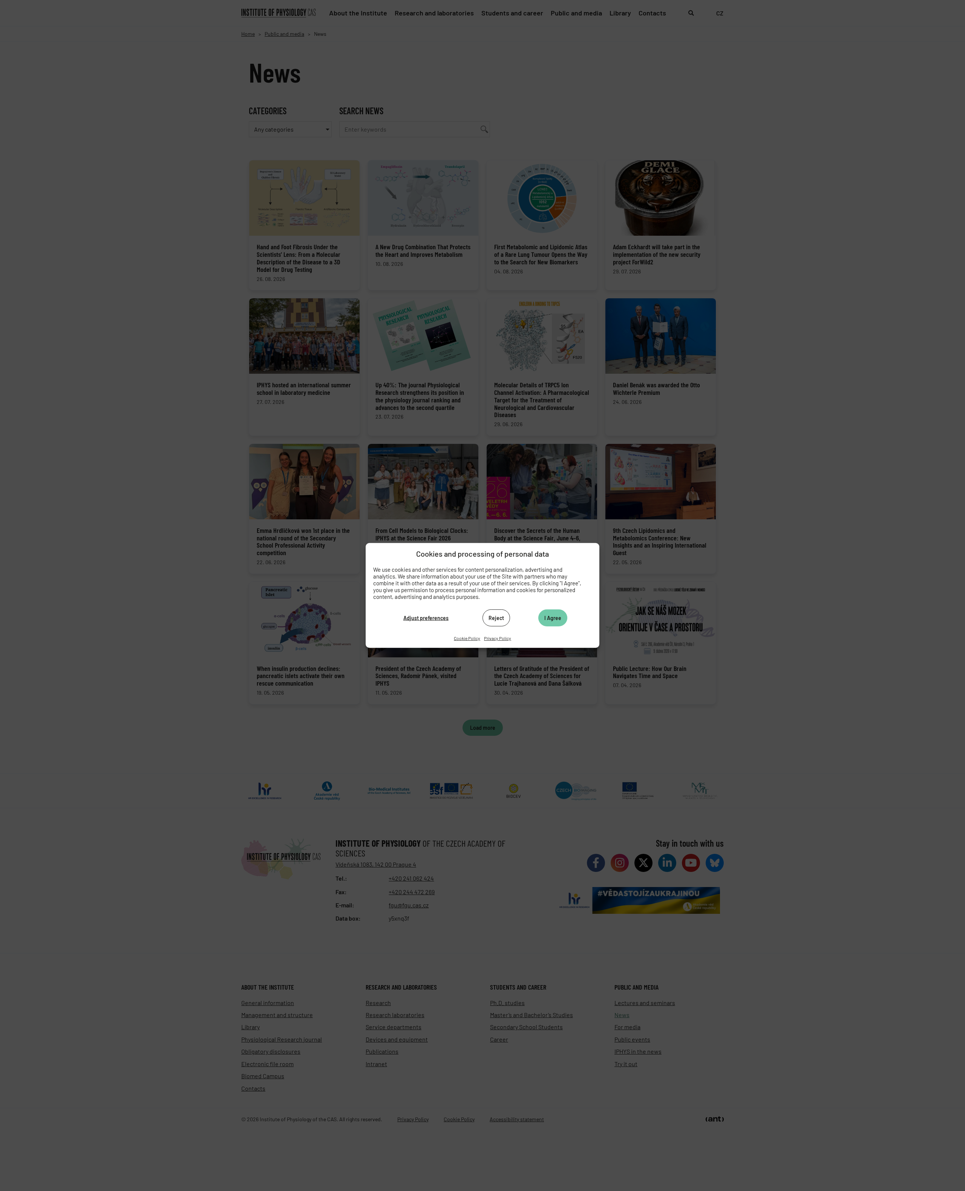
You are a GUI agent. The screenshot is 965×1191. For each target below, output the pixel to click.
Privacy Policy (497, 638)
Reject (496, 617)
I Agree (552, 617)
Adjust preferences (426, 617)
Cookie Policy (467, 638)
